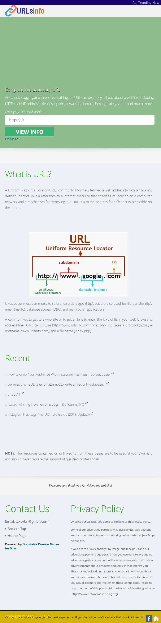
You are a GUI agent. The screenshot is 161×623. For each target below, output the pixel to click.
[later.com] (91, 414)
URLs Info (58, 616)
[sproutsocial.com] (112, 374)
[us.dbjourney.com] (22, 394)
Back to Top (17, 528)
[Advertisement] (80, 55)
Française (11, 138)
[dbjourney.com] (86, 404)
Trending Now (148, 3)
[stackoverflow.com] (107, 384)
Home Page (17, 535)
